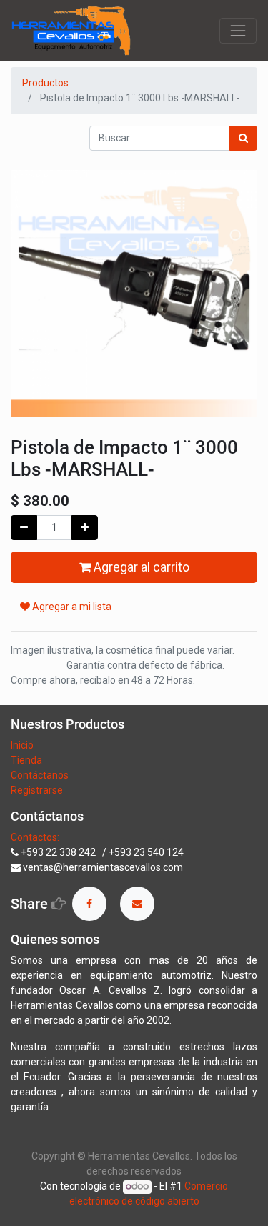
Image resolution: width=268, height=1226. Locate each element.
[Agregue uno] (84, 527)
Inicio (22, 745)
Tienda (27, 760)
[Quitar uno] (24, 527)
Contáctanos (40, 775)
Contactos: (35, 837)
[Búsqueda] (243, 138)
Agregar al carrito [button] (140, 567)
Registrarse (37, 790)
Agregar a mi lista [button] (70, 606)
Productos (45, 83)
